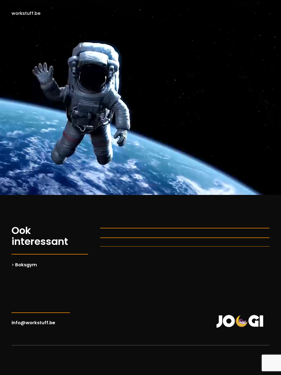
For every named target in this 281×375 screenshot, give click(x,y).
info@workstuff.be (33, 323)
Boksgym (26, 265)
